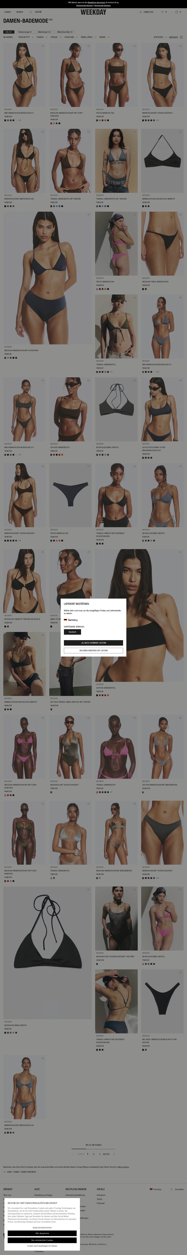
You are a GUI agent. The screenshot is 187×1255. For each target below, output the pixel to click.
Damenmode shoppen (84, 6)
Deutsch (72, 632)
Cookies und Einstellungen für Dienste (42, 1246)
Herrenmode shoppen (102, 6)
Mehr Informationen (42, 1228)
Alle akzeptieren (42, 1233)
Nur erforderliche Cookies (42, 1240)
